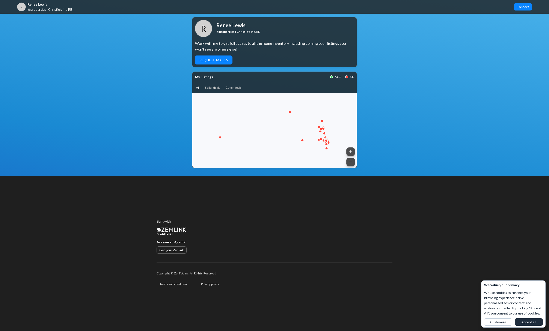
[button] (197, 87)
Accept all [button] (528, 322)
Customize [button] (498, 322)
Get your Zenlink (171, 250)
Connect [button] (523, 7)
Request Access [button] (213, 60)
